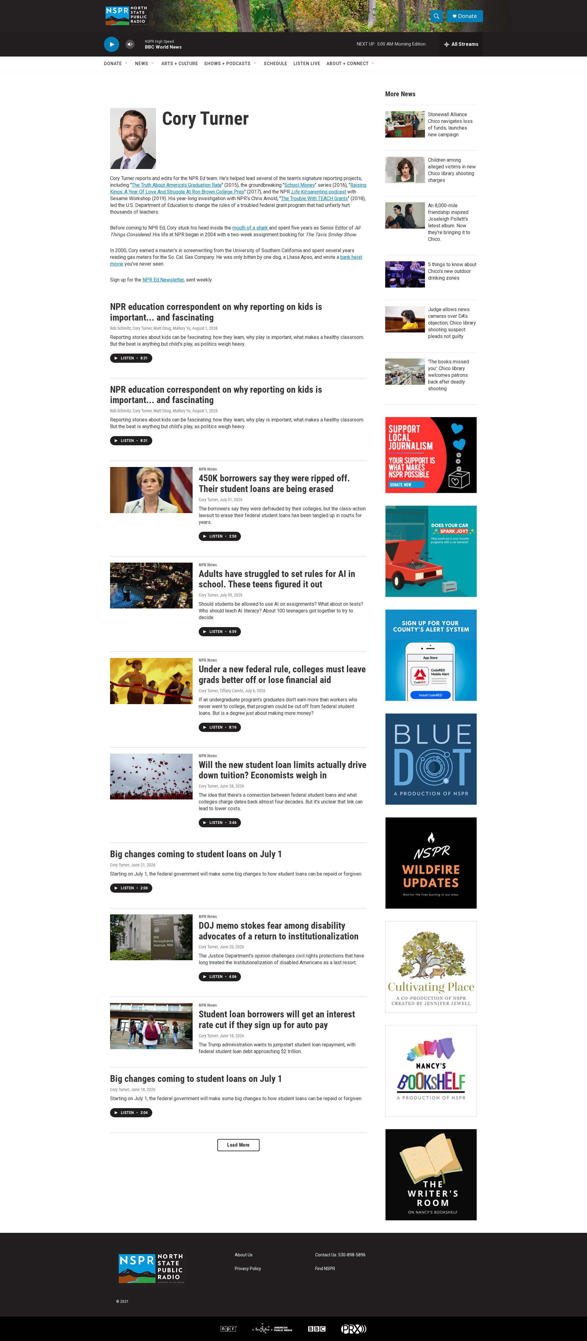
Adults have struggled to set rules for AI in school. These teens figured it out (277, 579)
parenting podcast (318, 192)
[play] (111, 44)
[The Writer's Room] (431, 1174)
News (141, 63)
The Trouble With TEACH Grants (314, 198)
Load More (238, 1145)
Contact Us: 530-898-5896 (340, 1255)
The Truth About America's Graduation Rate (177, 185)
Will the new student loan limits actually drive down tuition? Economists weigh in (282, 770)
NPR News (208, 469)
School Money (299, 185)
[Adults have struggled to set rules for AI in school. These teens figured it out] (151, 585)
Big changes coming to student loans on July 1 (196, 854)
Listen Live (307, 63)
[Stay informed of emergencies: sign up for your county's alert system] (431, 655)
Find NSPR (325, 1268)
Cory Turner (208, 499)
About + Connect (348, 63)
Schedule (275, 63)
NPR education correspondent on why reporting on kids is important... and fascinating (216, 312)
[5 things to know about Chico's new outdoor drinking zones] (405, 274)
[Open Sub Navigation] (126, 63)
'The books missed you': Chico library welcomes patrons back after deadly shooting (448, 375)
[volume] (130, 44)
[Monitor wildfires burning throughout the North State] (431, 863)
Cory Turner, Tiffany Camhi (221, 690)
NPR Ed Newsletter (163, 280)
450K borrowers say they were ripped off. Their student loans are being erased (274, 483)
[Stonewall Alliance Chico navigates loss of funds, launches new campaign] (405, 124)
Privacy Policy (248, 1268)
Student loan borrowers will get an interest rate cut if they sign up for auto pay (277, 1019)
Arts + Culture (179, 63)
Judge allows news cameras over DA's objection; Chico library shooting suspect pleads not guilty (452, 323)
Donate (467, 16)
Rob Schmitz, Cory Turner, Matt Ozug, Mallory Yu (150, 328)
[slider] (140, 44)
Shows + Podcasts (227, 63)
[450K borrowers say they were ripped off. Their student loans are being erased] (151, 490)
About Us (244, 1255)
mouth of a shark (250, 228)
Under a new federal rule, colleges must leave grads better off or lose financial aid (282, 674)
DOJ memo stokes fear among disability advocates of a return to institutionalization (279, 931)
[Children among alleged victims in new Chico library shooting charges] (405, 170)
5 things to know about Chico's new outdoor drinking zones (452, 271)
